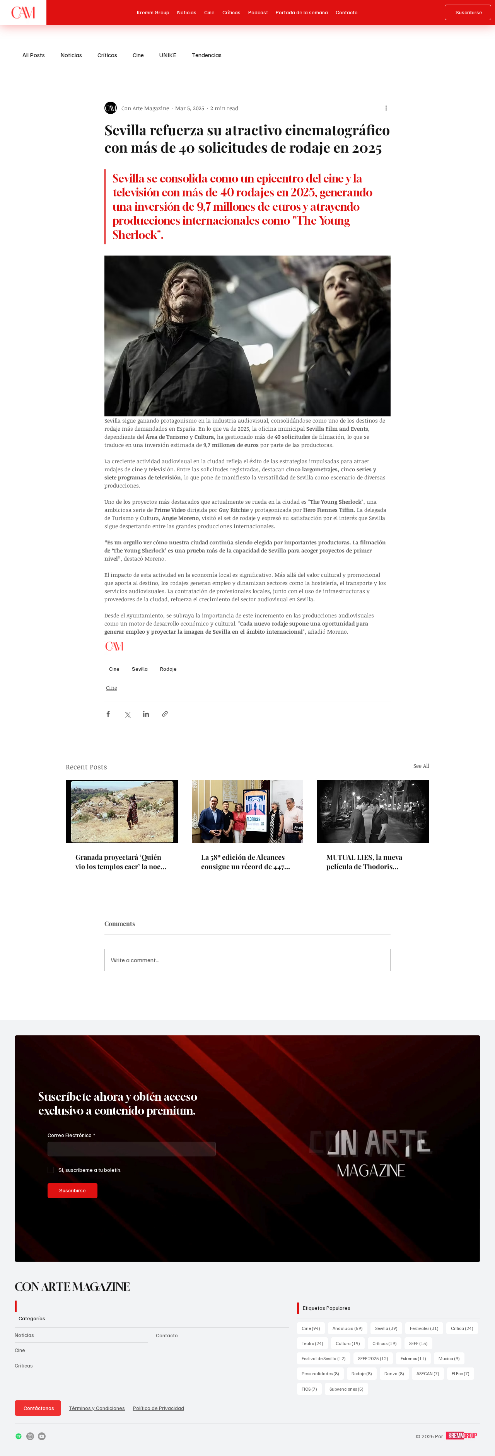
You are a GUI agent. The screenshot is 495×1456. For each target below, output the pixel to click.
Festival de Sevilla (326, 1358)
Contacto (167, 1335)
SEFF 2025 (375, 1358)
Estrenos (416, 1358)
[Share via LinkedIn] (146, 714)
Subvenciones (348, 1389)
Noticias (71, 55)
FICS (312, 1389)
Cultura (350, 1343)
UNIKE (167, 55)
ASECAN (430, 1373)
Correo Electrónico (71, 1135)
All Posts (33, 55)
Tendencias (207, 55)
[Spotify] (18, 1436)
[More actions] (386, 108)
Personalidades (323, 1373)
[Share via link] (165, 714)
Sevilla (140, 668)
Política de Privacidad (158, 1408)
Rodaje (168, 668)
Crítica (464, 1328)
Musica (451, 1358)
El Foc (463, 1373)
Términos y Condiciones (97, 1408)
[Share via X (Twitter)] (127, 714)
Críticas (107, 55)
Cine (138, 55)
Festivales (426, 1328)
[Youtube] (42, 1436)
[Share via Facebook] (108, 714)
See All (421, 765)
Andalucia (350, 1328)
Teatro (315, 1343)
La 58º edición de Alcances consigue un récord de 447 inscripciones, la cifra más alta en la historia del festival (246, 861)
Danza (396, 1373)
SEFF (420, 1343)
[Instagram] (30, 1436)
